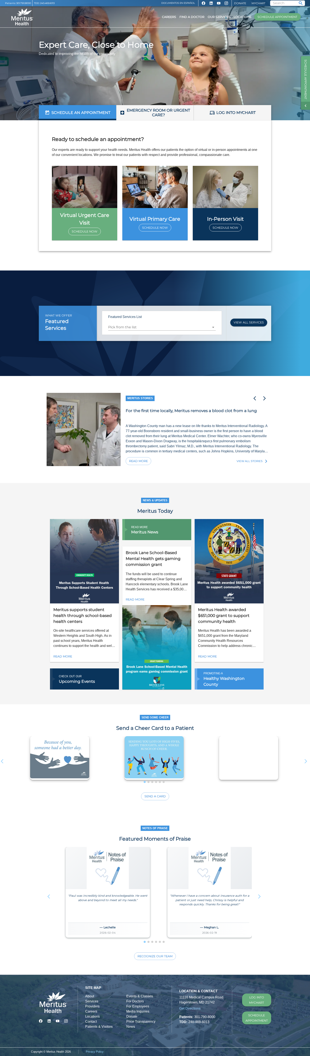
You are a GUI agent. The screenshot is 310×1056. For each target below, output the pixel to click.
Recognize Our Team (155, 956)
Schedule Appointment (277, 17)
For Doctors (135, 1001)
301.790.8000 (23, 3)
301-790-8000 (204, 1017)
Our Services (219, 17)
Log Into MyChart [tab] (236, 112)
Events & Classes (139, 996)
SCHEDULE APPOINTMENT (256, 1017)
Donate (240, 3)
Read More (138, 461)
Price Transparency (140, 1021)
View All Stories (250, 461)
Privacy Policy (95, 1051)
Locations (242, 17)
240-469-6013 (198, 1022)
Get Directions (190, 1008)
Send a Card (155, 796)
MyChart (258, 3)
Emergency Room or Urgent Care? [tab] (158, 113)
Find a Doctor (191, 17)
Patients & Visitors (99, 1026)
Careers (169, 17)
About (89, 996)
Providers (92, 1006)
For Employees (137, 1006)
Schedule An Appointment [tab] (80, 112)
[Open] (213, 327)
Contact (91, 1021)
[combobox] (158, 327)
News (130, 1026)
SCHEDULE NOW (84, 231)
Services (91, 1001)
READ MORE (62, 656)
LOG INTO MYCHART (256, 1000)
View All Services (249, 322)
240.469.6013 (47, 3)
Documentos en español (178, 2)
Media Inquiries (137, 1011)
